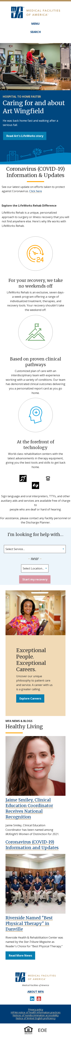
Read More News (20, 955)
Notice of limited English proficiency (35, 1018)
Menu (35, 24)
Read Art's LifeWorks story (24, 136)
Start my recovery (34, 579)
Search (35, 32)
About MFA (35, 992)
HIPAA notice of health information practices (35, 1012)
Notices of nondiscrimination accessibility (36, 1015)
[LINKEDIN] (32, 999)
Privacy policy (35, 1009)
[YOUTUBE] (39, 999)
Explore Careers (30, 698)
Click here (35, 191)
